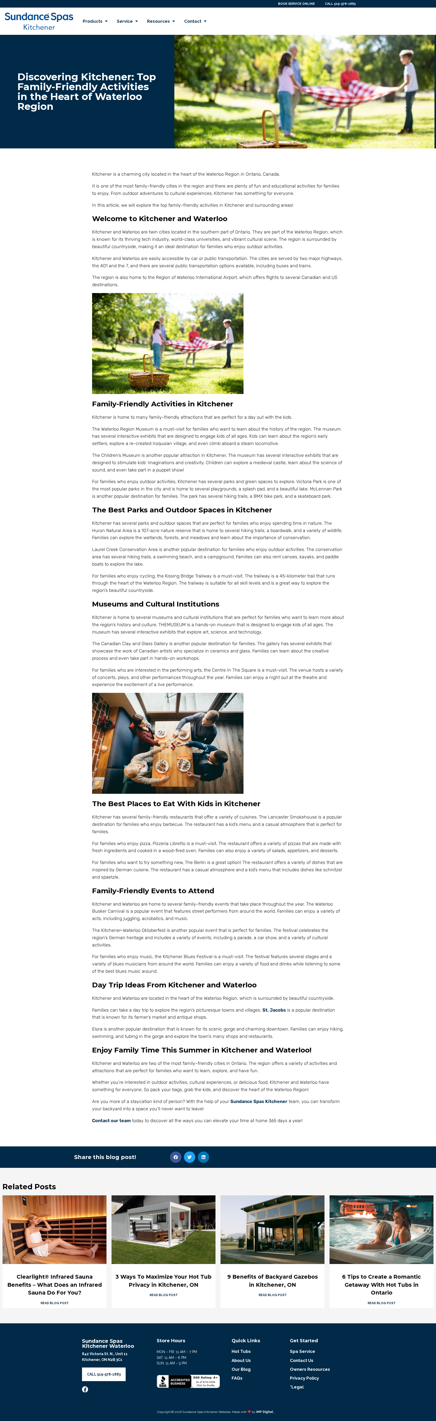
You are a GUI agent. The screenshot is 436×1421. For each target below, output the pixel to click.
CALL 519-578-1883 (340, 4)
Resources (158, 21)
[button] (175, 1157)
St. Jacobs (274, 1010)
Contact (192, 21)
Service (125, 21)
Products (92, 21)
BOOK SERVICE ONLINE (296, 4)
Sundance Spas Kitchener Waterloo (108, 1343)
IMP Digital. (265, 1412)
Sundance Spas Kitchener (258, 1101)
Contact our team (111, 1120)
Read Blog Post (55, 1303)
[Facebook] (85, 1389)
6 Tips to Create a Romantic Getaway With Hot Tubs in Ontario (381, 1285)
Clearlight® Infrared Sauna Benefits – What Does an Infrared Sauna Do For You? (54, 1285)
